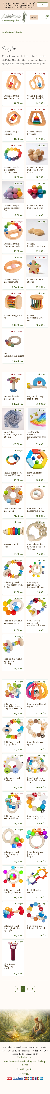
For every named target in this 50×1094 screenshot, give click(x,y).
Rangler (19, 31)
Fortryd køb (25, 1073)
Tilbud (34, 17)
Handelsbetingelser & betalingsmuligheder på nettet (25, 1063)
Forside (5, 31)
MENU (43, 4)
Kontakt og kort (25, 1057)
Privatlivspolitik (25, 1069)
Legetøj (12, 31)
